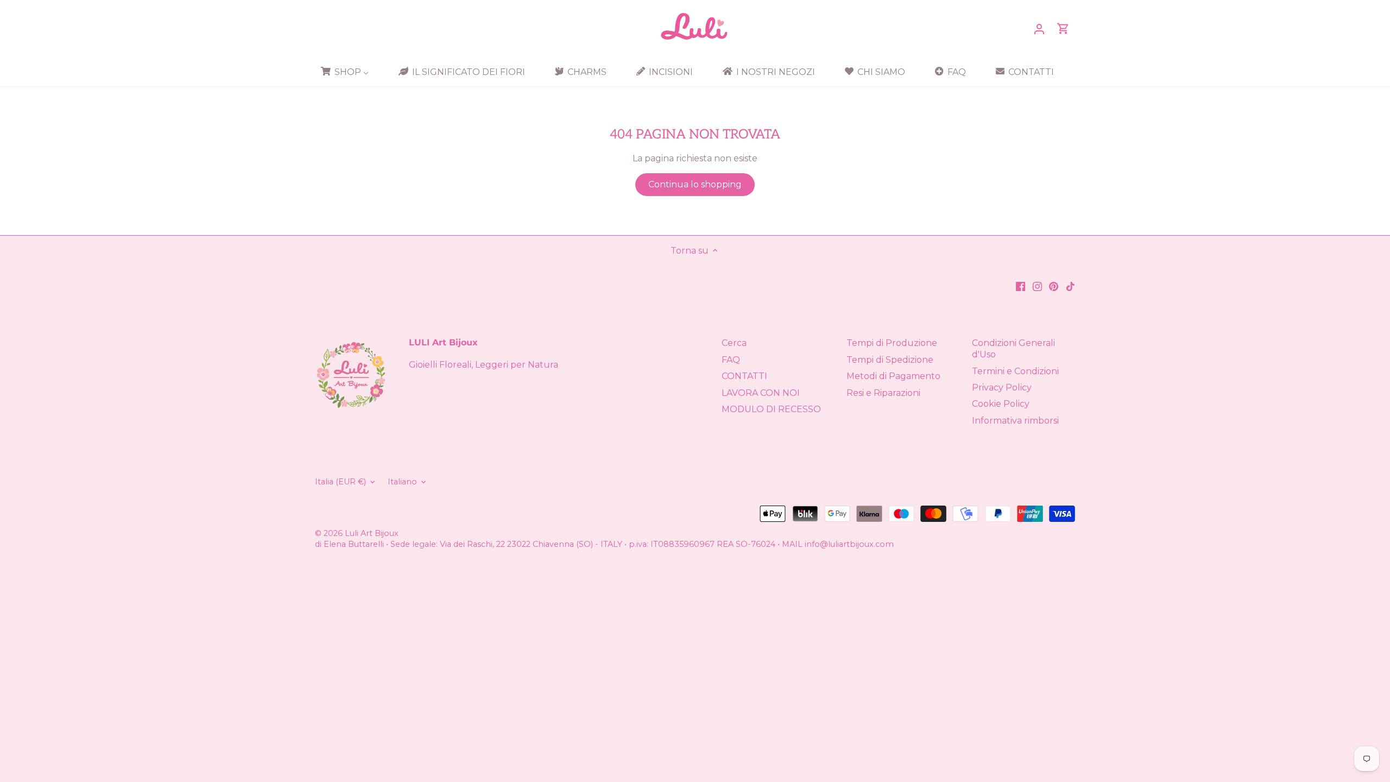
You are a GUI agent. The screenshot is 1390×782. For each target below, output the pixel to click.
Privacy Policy (1002, 387)
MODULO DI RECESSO (771, 409)
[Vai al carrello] (1063, 28)
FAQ (731, 360)
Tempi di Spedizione (889, 360)
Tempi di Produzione (891, 343)
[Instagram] (1037, 286)
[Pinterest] (1053, 286)
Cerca (734, 343)
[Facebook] (1020, 286)
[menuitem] (348, 71)
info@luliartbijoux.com (849, 544)
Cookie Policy (1000, 404)
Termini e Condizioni (1015, 371)
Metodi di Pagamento (893, 376)
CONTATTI (744, 376)
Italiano (402, 482)
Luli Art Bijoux (372, 533)
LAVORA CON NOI (761, 393)
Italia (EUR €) (340, 482)
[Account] (1039, 28)
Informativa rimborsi (1015, 420)
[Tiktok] (1070, 286)
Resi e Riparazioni (883, 393)
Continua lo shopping (695, 184)
